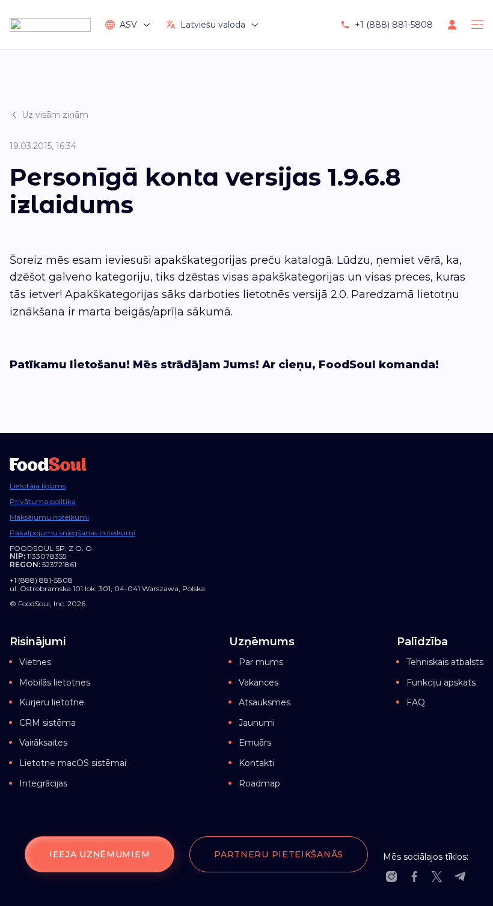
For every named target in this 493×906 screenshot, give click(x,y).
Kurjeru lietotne (51, 702)
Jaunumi (257, 722)
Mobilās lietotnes (54, 682)
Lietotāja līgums (38, 486)
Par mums (261, 662)
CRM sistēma (47, 722)
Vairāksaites (43, 742)
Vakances (258, 682)
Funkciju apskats (441, 682)
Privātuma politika (43, 501)
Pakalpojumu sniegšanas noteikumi (72, 533)
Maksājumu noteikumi (49, 517)
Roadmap (259, 783)
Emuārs (255, 742)
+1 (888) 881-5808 (394, 24)
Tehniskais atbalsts (444, 662)
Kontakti (256, 763)
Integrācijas (43, 783)
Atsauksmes (264, 702)
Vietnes (35, 662)
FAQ (415, 702)
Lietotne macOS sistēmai (72, 763)
